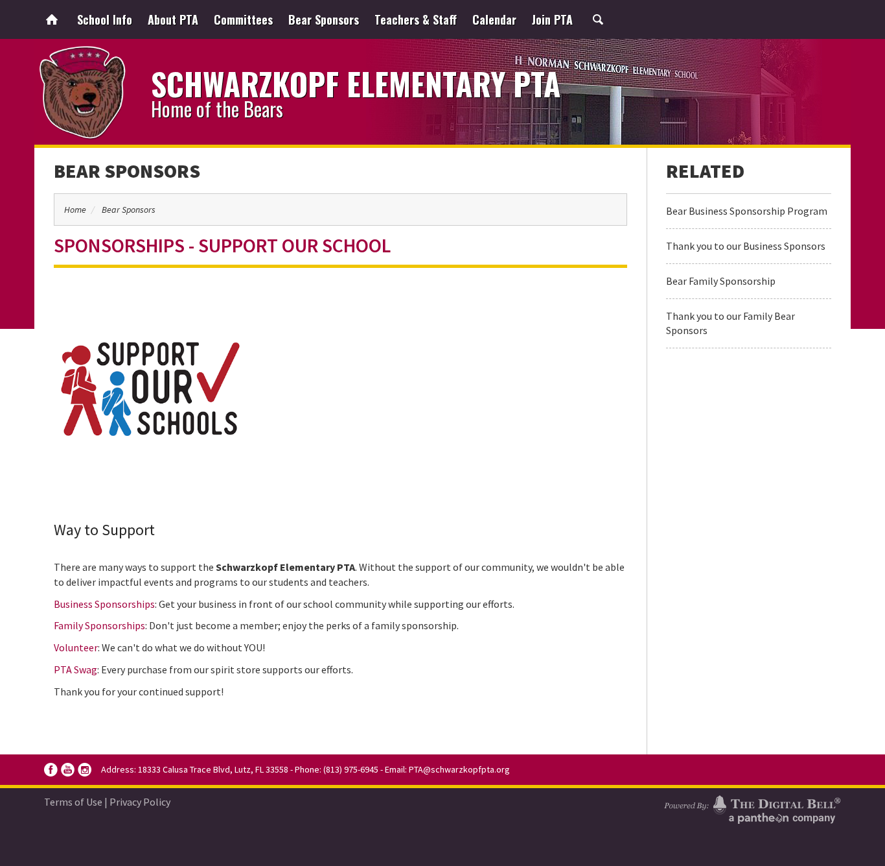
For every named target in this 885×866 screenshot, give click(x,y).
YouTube (68, 769)
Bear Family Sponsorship (721, 280)
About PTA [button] (173, 19)
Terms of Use (73, 801)
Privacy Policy (139, 801)
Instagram (84, 769)
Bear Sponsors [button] (323, 19)
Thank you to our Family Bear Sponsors (730, 323)
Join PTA (552, 19)
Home (51, 19)
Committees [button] (243, 19)
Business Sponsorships (104, 603)
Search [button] (597, 19)
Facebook (51, 769)
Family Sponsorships (99, 625)
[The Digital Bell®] (752, 807)
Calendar (494, 19)
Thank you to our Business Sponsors (745, 245)
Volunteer (76, 647)
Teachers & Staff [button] (415, 19)
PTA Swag (75, 669)
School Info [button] (104, 19)
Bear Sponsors (127, 170)
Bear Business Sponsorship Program (746, 210)
